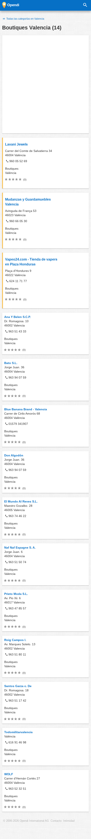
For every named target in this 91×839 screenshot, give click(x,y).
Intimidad (68, 820)
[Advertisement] (45, 84)
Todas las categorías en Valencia (25, 18)
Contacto (56, 820)
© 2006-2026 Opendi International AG (26, 820)
